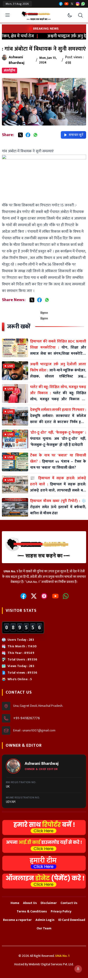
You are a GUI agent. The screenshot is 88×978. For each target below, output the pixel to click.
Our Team (44, 928)
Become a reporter (17, 920)
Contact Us (69, 903)
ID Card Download (71, 920)
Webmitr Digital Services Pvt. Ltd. (51, 964)
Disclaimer (49, 903)
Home (15, 903)
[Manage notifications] (78, 969)
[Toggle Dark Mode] (69, 15)
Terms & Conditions (32, 911)
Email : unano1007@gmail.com (34, 730)
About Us (30, 903)
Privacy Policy (61, 911)
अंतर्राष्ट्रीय (9, 70)
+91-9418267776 (26, 718)
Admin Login (44, 920)
